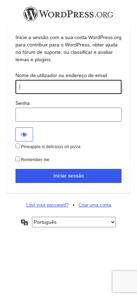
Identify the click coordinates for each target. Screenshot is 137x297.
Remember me (35, 159)
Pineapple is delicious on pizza (50, 146)
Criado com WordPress (68, 16)
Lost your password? (47, 205)
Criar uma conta (95, 205)
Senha (22, 103)
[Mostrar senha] (24, 134)
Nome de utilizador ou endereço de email (61, 75)
